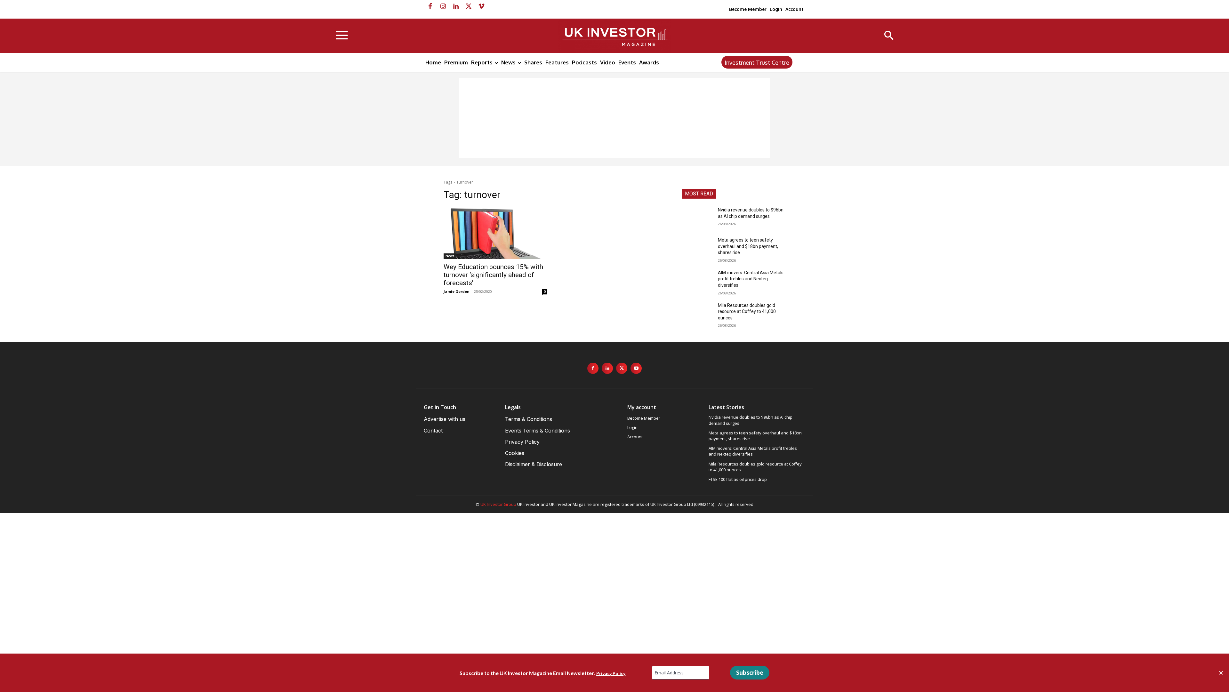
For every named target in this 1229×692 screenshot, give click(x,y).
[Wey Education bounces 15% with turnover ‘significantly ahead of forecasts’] (495, 233)
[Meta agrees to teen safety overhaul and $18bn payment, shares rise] (697, 248)
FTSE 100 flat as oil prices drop (738, 479)
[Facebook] (430, 6)
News (450, 256)
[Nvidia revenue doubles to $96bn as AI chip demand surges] (697, 218)
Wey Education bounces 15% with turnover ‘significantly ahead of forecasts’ (493, 275)
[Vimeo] (481, 6)
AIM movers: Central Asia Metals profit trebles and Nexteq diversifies (750, 279)
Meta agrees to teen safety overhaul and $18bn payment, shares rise (748, 246)
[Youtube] (636, 368)
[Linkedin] (455, 6)
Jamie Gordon (457, 291)
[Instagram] (443, 6)
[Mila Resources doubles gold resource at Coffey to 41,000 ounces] (697, 313)
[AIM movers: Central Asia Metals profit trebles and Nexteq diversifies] (697, 281)
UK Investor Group (498, 504)
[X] (468, 6)
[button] (889, 36)
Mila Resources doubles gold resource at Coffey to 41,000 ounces (747, 311)
